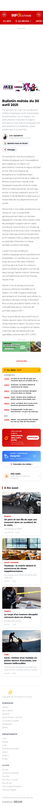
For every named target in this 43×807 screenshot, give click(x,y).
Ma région (23, 21)
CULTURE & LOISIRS (10, 721)
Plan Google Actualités (11, 786)
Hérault (5, 742)
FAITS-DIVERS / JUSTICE (12, 717)
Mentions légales (9, 790)
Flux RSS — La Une (10, 780)
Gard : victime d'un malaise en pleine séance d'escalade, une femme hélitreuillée (20, 661)
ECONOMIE (7, 724)
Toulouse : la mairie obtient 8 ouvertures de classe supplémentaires (20, 568)
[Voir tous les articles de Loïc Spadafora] (5, 136)
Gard (4, 738)
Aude (4, 745)
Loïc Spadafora (16, 135)
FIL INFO (7, 21)
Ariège (5, 759)
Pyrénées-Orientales (10, 749)
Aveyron (5, 755)
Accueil (5, 769)
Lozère (5, 752)
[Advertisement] (21, 52)
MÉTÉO (5, 707)
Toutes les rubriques (10, 773)
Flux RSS (5, 776)
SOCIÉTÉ (5, 714)
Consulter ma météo (23, 464)
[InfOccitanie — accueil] (21, 14)
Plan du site (7, 783)
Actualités (21, 361)
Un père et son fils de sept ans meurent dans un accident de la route (20, 522)
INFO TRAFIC (7, 711)
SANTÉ (5, 727)
